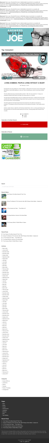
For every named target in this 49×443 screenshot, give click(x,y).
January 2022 (5, 270)
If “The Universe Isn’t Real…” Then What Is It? (12, 237)
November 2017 (5, 356)
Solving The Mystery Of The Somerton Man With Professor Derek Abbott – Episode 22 (20, 235)
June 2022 (4, 262)
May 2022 (4, 263)
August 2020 (5, 299)
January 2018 (5, 353)
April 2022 (4, 265)
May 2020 (4, 305)
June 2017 (4, 365)
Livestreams (4, 382)
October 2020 (5, 296)
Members (4, 412)
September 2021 (5, 277)
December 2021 (5, 272)
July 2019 (4, 322)
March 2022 (4, 267)
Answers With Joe (6, 381)
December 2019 (5, 313)
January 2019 (5, 332)
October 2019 (5, 317)
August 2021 (5, 279)
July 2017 (4, 363)
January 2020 (5, 312)
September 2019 (5, 318)
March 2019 (4, 329)
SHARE (25, 116)
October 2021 (5, 275)
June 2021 (4, 282)
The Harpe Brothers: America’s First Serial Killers (13, 239)
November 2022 (5, 253)
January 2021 (5, 291)
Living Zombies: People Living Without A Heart (24, 83)
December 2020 (5, 293)
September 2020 (5, 298)
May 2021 (4, 284)
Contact (4, 407)
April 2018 (4, 348)
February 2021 (5, 289)
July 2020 (4, 301)
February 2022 (5, 269)
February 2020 (5, 310)
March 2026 (4, 248)
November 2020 (5, 294)
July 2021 (4, 281)
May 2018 (4, 346)
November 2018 (5, 336)
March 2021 (4, 287)
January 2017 (5, 373)
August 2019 (5, 320)
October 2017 (5, 358)
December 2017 (5, 354)
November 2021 (5, 274)
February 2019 (5, 330)
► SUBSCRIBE (24, 124)
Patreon (4, 384)
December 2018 (5, 334)
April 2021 (4, 286)
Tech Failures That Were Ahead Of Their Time (12, 234)
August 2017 (5, 361)
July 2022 (4, 260)
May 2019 (4, 325)
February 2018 (5, 351)
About (3, 403)
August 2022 (5, 258)
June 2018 (4, 344)
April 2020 (4, 306)
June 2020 (4, 303)
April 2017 (4, 368)
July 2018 (4, 342)
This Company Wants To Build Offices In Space (12, 241)
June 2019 (4, 324)
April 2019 (4, 327)
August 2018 (5, 341)
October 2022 (5, 255)
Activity (3, 405)
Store (3, 413)
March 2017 (4, 370)
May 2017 (4, 366)
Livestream (4, 410)
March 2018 (4, 349)
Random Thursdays (6, 387)
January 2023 (5, 250)
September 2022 (5, 257)
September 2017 (5, 360)
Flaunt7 (29, 440)
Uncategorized (5, 389)
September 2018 (5, 339)
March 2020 (4, 308)
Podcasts (4, 386)
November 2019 (5, 315)
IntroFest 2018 (5, 408)
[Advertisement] (11, 171)
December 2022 (5, 251)
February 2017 (5, 372)
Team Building (5, 415)
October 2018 (5, 337)
